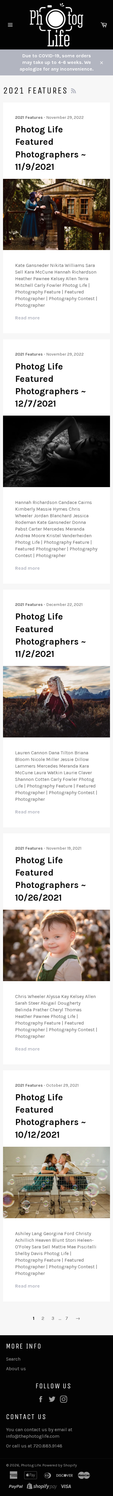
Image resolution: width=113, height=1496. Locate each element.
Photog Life (31, 1465)
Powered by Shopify (59, 1465)
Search (13, 1359)
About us (16, 1368)
